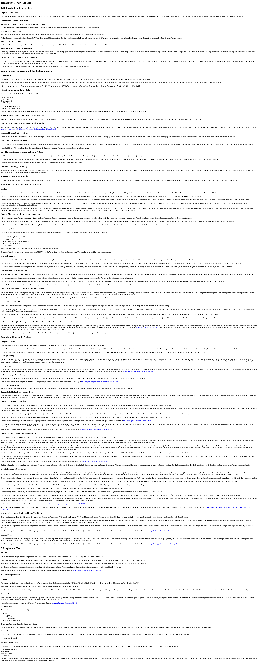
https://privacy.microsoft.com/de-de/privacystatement (166, 531)
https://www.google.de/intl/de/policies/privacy (87, 570)
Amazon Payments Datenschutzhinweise (65, 603)
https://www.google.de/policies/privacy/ (95, 461)
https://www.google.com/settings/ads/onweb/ (137, 421)
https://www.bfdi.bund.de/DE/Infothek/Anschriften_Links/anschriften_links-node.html (28, 129)
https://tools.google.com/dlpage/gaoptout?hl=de (138, 371)
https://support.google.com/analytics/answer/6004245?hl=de (100, 382)
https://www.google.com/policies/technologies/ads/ (96, 429)
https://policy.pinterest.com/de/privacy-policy (164, 544)
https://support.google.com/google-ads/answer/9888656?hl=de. (68, 504)
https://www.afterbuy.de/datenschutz (147, 327)
